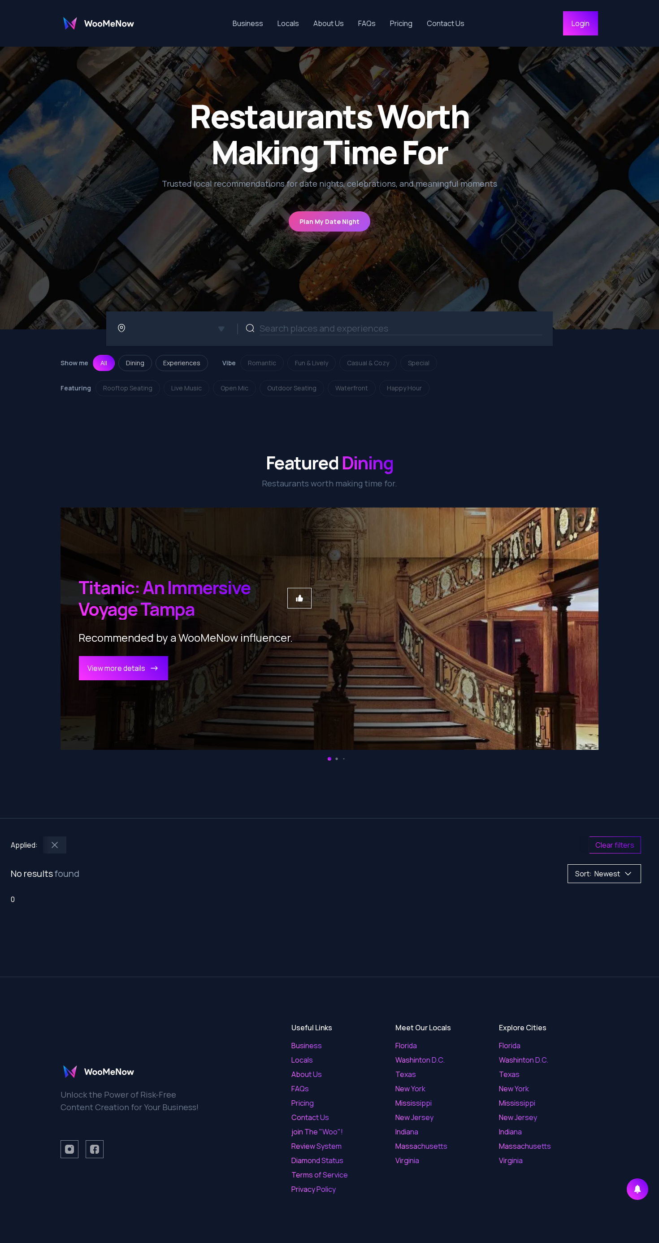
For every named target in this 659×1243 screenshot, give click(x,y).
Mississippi (413, 1103)
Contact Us (445, 23)
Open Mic (234, 388)
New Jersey (414, 1117)
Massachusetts (421, 1146)
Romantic (262, 363)
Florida (406, 1045)
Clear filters (614, 845)
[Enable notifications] (637, 1189)
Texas (405, 1074)
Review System (316, 1146)
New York (410, 1089)
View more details (116, 668)
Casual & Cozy (368, 363)
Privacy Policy (313, 1189)
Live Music (186, 388)
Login (581, 23)
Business (248, 23)
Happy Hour (404, 388)
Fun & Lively (311, 363)
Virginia (407, 1160)
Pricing (401, 23)
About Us (328, 23)
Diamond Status (317, 1160)
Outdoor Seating (291, 388)
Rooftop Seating (127, 388)
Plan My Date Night (329, 221)
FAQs (367, 23)
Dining (135, 363)
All (103, 363)
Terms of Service (319, 1175)
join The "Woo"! (317, 1132)
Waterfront (351, 388)
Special (418, 363)
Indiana (406, 1132)
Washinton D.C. (420, 1060)
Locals (288, 23)
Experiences (181, 363)
